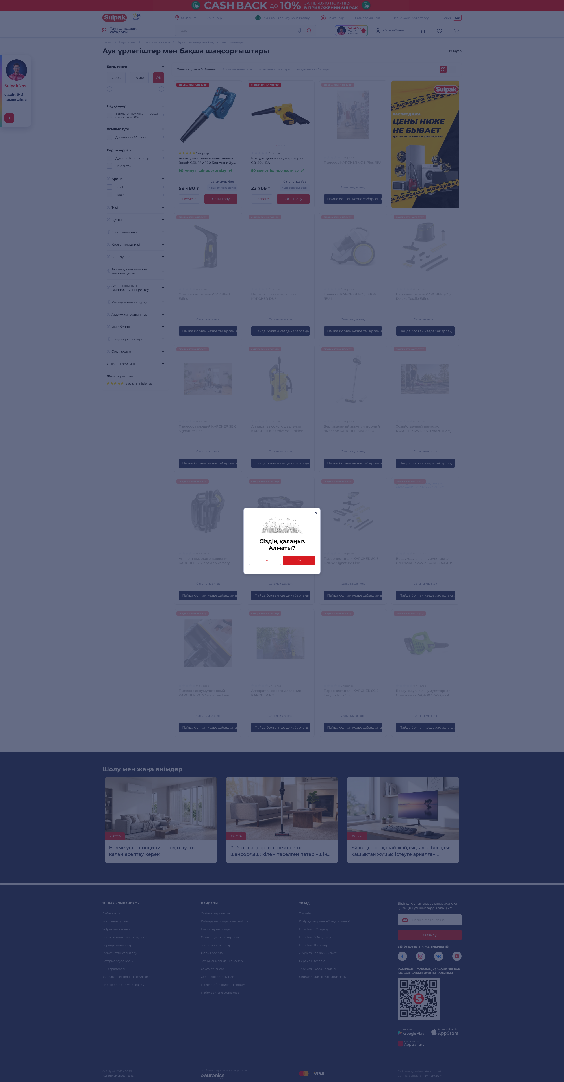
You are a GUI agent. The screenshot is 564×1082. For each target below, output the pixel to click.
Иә (299, 560)
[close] (315, 512)
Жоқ (265, 560)
